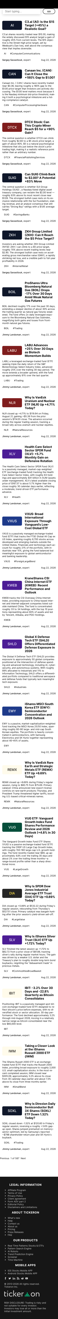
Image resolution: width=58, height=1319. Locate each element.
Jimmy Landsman (11, 334)
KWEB (7, 620)
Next (23, 1158)
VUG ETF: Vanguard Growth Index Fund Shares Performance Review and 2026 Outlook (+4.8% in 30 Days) (40, 827)
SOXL (7, 1142)
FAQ (10, 1234)
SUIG (6, 214)
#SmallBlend (19, 1086)
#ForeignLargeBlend (24, 561)
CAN (6, 105)
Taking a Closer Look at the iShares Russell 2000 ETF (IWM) (40, 1051)
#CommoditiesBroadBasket (26, 971)
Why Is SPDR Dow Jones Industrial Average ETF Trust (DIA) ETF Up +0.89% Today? (40, 893)
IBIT (6, 1028)
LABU (7, 380)
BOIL (6, 328)
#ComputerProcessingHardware (30, 105)
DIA (6, 919)
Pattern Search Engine (19, 1248)
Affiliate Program (17, 1190)
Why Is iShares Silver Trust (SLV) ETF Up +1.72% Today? (40, 940)
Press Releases (16, 1232)
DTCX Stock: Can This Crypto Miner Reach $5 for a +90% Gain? (40, 127)
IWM (6, 1086)
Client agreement (17, 1198)
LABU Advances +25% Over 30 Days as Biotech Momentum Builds (39, 350)
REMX (7, 801)
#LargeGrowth (20, 869)
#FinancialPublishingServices (29, 157)
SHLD (7, 687)
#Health (16, 497)
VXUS (7, 561)
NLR (6, 429)
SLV (6, 971)
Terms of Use (15, 1193)
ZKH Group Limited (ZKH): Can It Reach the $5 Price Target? (39, 235)
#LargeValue (18, 919)
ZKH (6, 266)
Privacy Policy (15, 1195)
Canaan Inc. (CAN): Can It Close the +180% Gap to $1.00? (40, 74)
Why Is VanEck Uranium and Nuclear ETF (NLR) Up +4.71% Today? (40, 403)
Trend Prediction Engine (20, 1254)
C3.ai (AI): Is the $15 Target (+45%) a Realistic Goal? (39, 25)
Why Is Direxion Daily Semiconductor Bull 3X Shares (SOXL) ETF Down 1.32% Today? (40, 1111)
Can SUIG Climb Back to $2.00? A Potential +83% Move (40, 177)
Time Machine (15, 1259)
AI (5, 53)
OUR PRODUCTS (25, 1240)
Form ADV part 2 (17, 1201)
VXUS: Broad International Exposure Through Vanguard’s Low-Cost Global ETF (38, 521)
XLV (6, 497)
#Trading (17, 328)
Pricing (11, 1229)
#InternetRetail (20, 266)
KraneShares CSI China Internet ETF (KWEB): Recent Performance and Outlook (38, 585)
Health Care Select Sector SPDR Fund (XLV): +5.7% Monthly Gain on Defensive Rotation (39, 454)
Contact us (13, 1223)
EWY (6, 745)
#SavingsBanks (21, 214)
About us (12, 1226)
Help (10, 1220)
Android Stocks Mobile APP (22, 1273)
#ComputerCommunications (25, 53)
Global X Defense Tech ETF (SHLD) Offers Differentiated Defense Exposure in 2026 (40, 644)
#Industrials (20, 687)
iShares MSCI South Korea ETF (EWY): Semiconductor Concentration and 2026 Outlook (39, 711)
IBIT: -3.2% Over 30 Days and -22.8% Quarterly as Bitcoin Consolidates (39, 993)
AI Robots (13, 1251)
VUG (6, 869)
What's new (14, 1217)
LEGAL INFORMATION (25, 1184)
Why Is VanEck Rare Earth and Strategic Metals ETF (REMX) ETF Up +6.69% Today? (39, 770)
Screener (12, 1257)
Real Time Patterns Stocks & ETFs (26, 1245)
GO (49, 11)
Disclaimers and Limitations (22, 1207)
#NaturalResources (22, 429)
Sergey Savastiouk (12, 59)
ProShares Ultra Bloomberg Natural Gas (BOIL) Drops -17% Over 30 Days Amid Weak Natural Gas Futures (39, 291)
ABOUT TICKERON (25, 1212)
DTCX (7, 157)
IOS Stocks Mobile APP (20, 1270)
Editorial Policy (16, 1204)
